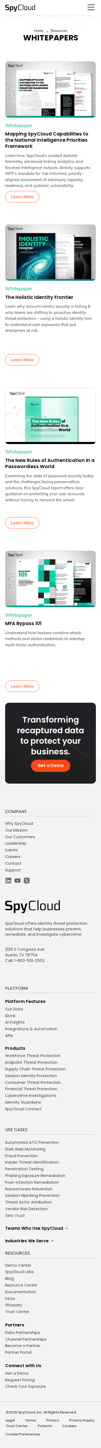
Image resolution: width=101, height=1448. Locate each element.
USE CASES (16, 1130)
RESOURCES (17, 1253)
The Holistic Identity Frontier (39, 297)
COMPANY (16, 811)
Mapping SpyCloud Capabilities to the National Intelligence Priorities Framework (46, 140)
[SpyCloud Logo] (20, 7)
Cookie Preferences (23, 1434)
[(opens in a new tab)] (50, 89)
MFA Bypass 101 (23, 623)
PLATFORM (16, 988)
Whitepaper (18, 125)
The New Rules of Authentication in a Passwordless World (50, 463)
